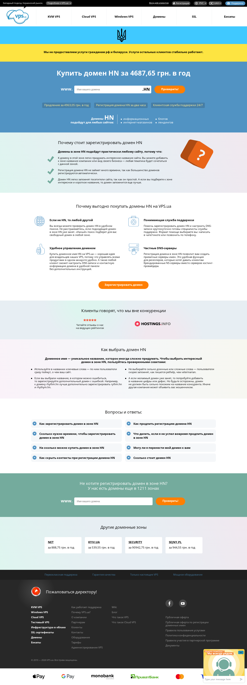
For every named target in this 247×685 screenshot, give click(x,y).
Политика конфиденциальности (186, 635)
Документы (172, 645)
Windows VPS (124, 16)
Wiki (114, 607)
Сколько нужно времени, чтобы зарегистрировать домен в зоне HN (77, 436)
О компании (79, 617)
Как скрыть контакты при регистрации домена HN (77, 458)
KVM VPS (54, 16)
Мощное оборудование (187, 574)
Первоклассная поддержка (61, 574)
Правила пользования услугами (185, 630)
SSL (194, 16)
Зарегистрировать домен (123, 285)
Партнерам (78, 622)
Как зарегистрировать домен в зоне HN (68, 424)
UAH (216, 3)
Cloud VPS (89, 16)
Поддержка (237, 3)
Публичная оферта (177, 617)
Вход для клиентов (159, 2)
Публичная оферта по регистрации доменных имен (187, 624)
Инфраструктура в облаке (48, 627)
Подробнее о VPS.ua (57, 3)
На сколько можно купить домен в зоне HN (71, 448)
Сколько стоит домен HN (152, 458)
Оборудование (80, 637)
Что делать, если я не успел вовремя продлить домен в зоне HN (173, 436)
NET (51, 542)
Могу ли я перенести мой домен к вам (161, 448)
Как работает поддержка (86, 607)
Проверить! (169, 89)
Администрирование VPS (87, 647)
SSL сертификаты (42, 632)
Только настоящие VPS (144, 574)
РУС (201, 3)
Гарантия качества (103, 574)
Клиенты (76, 627)
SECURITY (135, 542)
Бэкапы (229, 16)
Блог (114, 612)
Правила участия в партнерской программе (192, 640)
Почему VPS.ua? (80, 612)
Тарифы (76, 642)
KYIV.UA (94, 542)
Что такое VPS (120, 617)
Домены (159, 16)
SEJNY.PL (175, 542)
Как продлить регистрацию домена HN (162, 424)
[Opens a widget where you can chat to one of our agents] (224, 666)
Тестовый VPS (40, 622)
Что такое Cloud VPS (124, 622)
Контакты (77, 632)
